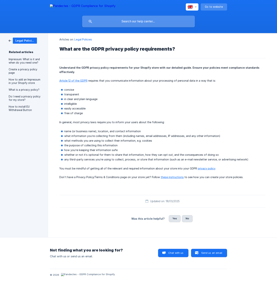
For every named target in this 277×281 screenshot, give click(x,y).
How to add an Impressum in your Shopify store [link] (24, 81)
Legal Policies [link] (83, 39)
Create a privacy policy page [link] (23, 71)
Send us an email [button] (211, 252)
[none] (83, 6)
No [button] (187, 218)
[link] (23, 40)
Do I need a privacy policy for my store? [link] (25, 98)
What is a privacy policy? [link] (24, 89)
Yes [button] (174, 218)
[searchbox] (138, 21)
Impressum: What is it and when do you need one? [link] (24, 61)
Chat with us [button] (176, 252)
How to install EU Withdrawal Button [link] (20, 108)
